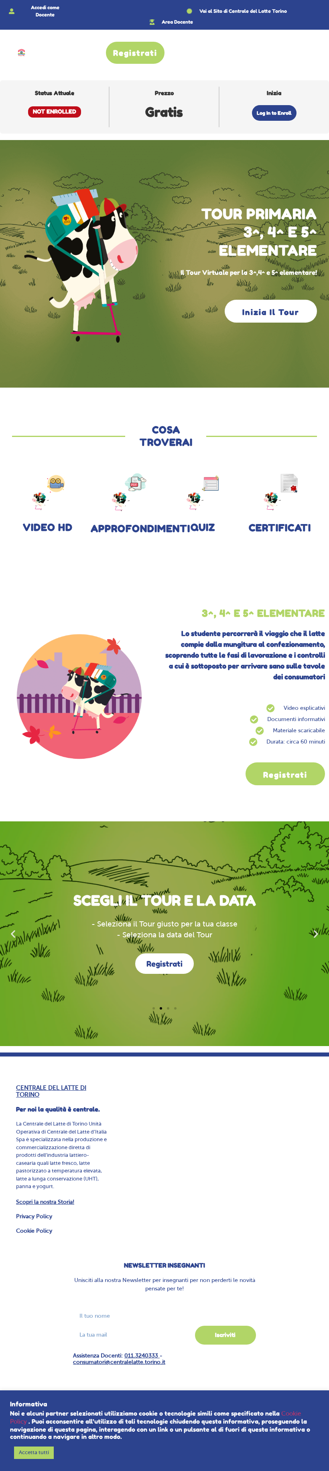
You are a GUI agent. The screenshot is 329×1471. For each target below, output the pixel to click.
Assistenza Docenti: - (119, 1359)
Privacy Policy (34, 1217)
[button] (13, 934)
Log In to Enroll (274, 113)
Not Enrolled (54, 111)
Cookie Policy (34, 1231)
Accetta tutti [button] (34, 1452)
